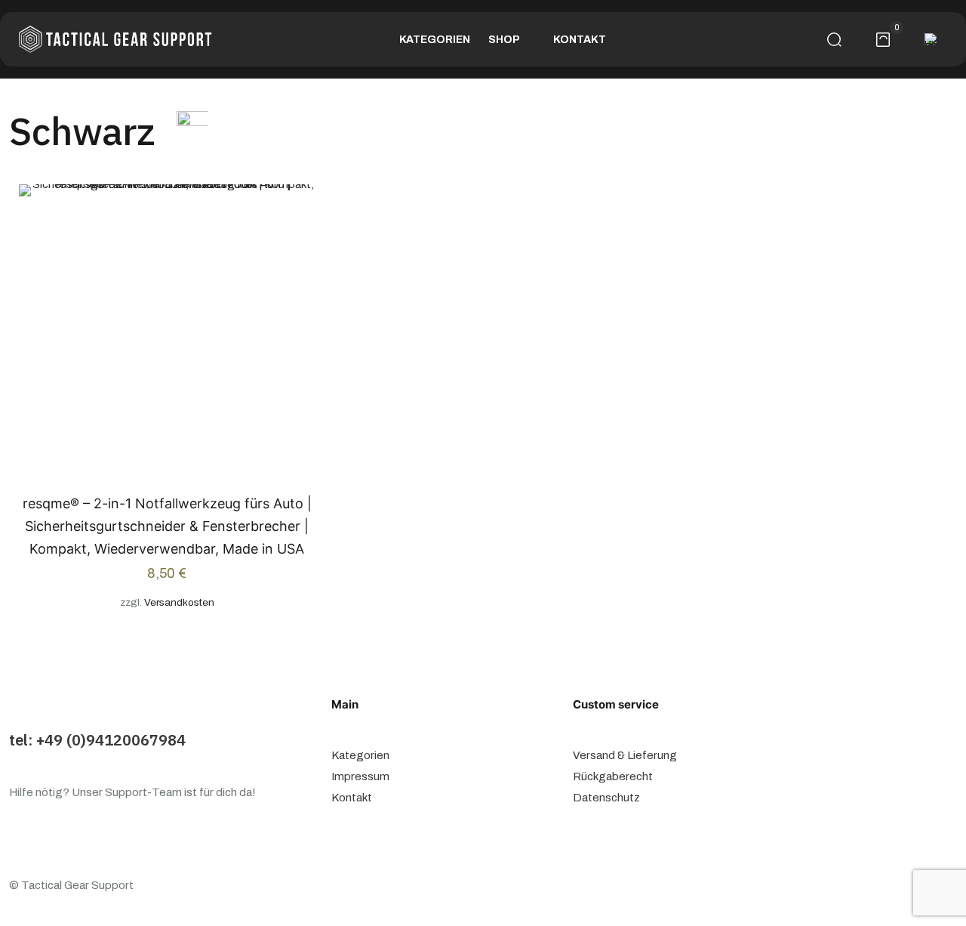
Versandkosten (179, 602)
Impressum (360, 776)
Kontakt (351, 798)
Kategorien (360, 755)
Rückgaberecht (613, 776)
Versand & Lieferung (625, 755)
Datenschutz (606, 798)
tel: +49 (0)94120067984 (97, 740)
